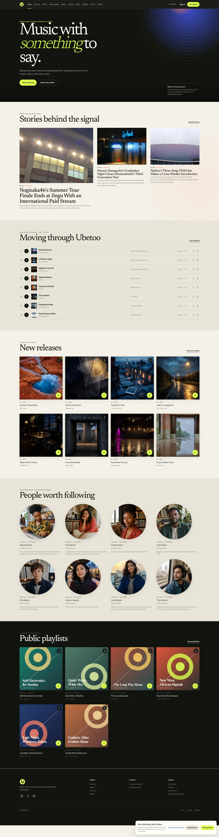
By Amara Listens (25, 756)
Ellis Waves (24, 600)
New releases (54, 4)
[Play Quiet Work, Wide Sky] (104, 686)
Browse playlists (193, 641)
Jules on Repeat (72, 600)
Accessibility (172, 791)
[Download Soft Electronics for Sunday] (59, 651)
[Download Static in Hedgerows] (196, 360)
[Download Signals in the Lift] (193, 269)
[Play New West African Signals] (195, 686)
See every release (193, 351)
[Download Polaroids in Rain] (193, 306)
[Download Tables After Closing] (59, 417)
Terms (182, 810)
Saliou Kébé (69, 466)
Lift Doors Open (45, 259)
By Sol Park (114, 699)
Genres (63, 4)
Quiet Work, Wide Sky (74, 696)
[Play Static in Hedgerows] (195, 395)
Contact (171, 787)
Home (30, 4)
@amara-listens (116, 548)
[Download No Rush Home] (193, 251)
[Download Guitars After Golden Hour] (104, 708)
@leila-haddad (116, 603)
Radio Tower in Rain (47, 313)
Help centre (172, 784)
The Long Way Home (119, 696)
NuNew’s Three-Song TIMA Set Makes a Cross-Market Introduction (173, 172)
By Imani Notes (25, 699)
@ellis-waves (24, 603)
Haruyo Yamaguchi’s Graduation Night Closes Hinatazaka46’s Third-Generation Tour (120, 174)
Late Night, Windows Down (31, 753)
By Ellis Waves (70, 699)
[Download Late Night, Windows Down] (59, 708)
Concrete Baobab (72, 462)
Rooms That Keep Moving (139, 251)
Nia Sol (41, 280)
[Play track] (26, 251)
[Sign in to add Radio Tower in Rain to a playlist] (197, 315)
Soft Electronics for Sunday (31, 696)
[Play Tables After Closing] (58, 452)
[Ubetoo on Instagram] (33, 796)
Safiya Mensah (26, 545)
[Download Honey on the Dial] (193, 287)
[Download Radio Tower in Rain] (193, 315)
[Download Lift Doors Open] (193, 260)
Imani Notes (162, 545)
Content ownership (135, 784)
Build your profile (47, 82)
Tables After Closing (28, 462)
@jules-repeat (70, 603)
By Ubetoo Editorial (163, 699)
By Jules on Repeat (71, 756)
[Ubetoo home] (22, 4)
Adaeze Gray (69, 408)
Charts (44, 4)
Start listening (28, 82)
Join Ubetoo (193, 4)
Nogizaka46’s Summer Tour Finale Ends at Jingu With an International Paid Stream (50, 196)
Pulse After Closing (119, 462)
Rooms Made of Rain (165, 462)
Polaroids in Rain (46, 304)
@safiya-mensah (25, 548)
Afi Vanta (41, 298)
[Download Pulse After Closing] (150, 417)
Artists (92, 4)
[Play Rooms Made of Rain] (195, 452)
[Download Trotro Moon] (193, 297)
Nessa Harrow (115, 466)
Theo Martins (162, 600)
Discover (37, 4)
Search (92, 787)
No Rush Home (45, 250)
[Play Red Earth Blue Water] (58, 395)
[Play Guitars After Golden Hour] (104, 743)
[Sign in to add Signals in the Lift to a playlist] (197, 269)
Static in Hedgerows (165, 405)
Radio (78, 4)
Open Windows (45, 277)
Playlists (85, 4)
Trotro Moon (44, 295)
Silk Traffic (134, 297)
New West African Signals (167, 696)
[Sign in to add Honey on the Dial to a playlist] (197, 287)
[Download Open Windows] (193, 278)
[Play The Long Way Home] (149, 686)
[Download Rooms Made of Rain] (196, 417)
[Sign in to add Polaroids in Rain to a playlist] (197, 306)
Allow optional (207, 828)
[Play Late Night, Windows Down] (58, 743)
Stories (100, 4)
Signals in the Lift (46, 268)
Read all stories (193, 122)
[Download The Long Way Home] (150, 651)
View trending (194, 241)
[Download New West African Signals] (196, 651)
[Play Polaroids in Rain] (149, 395)
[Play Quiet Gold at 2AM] (104, 395)
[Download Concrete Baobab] (104, 417)
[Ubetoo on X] (22, 796)
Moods (71, 4)
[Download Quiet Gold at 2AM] (104, 360)
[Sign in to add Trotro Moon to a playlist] (197, 297)
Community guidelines (175, 794)
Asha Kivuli (160, 466)
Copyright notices (135, 787)
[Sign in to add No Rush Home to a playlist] (197, 251)
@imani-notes (161, 548)
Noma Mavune (43, 252)
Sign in (182, 4)
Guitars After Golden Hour (76, 753)
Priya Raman (70, 545)
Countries (93, 791)
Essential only (192, 828)
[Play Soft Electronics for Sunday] (58, 686)
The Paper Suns (44, 307)
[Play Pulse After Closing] (149, 452)
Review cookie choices (176, 828)
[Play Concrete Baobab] (104, 452)
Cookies (197, 810)
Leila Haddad (116, 600)
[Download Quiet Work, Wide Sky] (104, 651)
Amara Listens (117, 545)
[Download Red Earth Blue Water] (59, 360)
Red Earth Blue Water (29, 405)
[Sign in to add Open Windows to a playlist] (197, 278)
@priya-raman (70, 548)
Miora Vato (23, 408)
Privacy (189, 810)
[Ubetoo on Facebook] (27, 796)
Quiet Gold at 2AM (73, 405)
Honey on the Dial (46, 286)
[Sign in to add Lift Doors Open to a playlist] (197, 260)
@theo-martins (162, 603)
